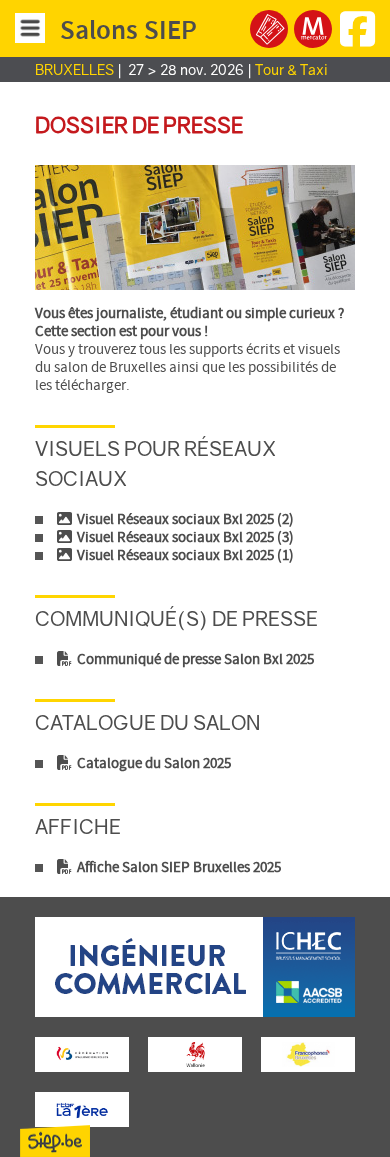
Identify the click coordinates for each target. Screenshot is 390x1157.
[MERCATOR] (313, 29)
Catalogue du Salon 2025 (152, 764)
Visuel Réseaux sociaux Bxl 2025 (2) (184, 520)
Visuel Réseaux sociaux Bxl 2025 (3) (184, 538)
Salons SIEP (128, 31)
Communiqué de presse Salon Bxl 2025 (194, 660)
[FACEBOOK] (360, 40)
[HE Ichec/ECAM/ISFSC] (195, 1013)
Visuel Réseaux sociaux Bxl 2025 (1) (184, 556)
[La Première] (82, 1109)
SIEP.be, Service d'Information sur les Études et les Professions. (55, 1141)
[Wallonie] (195, 1054)
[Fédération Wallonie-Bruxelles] (82, 1054)
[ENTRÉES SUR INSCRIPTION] (269, 29)
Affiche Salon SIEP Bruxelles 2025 (177, 868)
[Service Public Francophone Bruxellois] (308, 1054)
